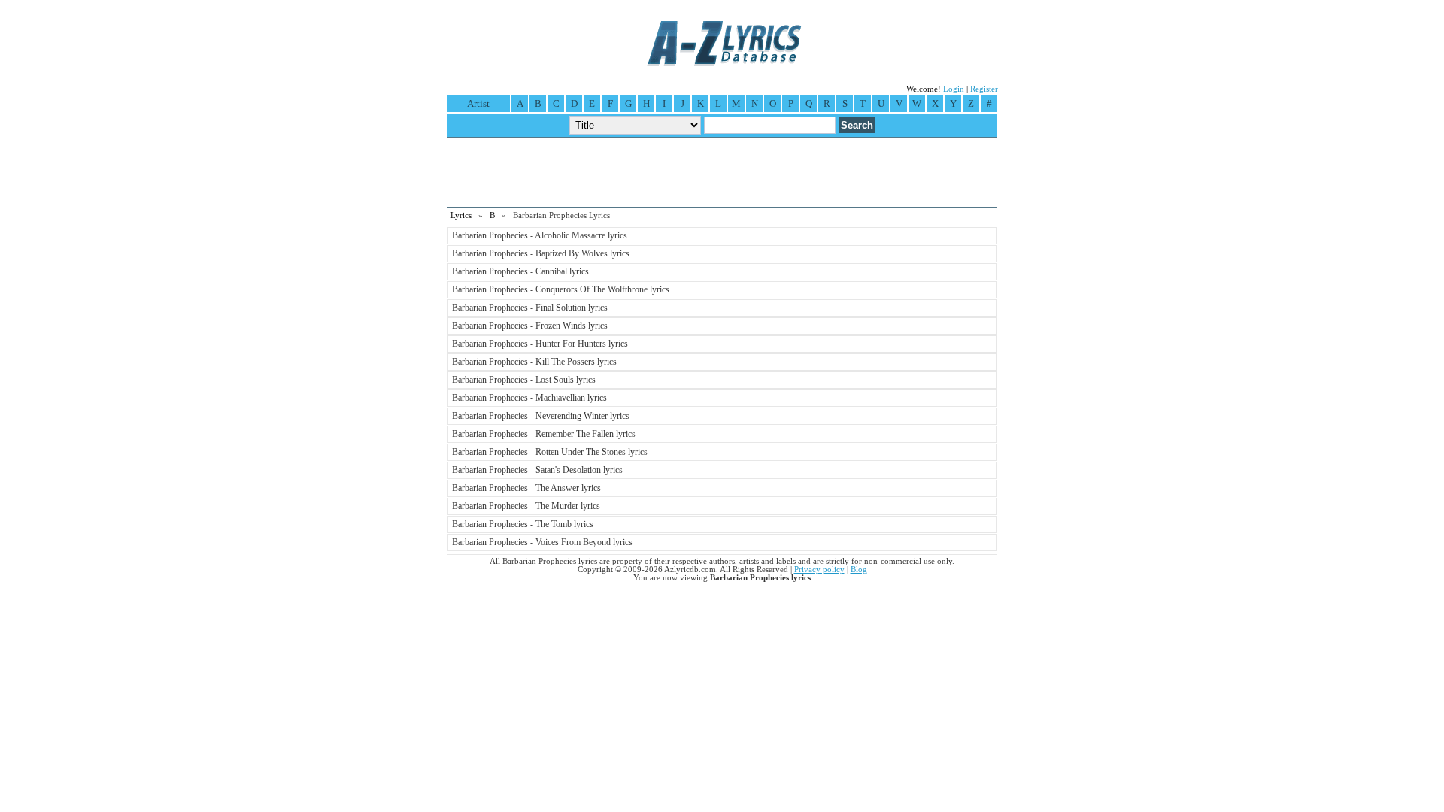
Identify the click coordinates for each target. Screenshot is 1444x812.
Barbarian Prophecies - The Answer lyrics (526, 488)
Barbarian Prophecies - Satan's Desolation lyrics (537, 470)
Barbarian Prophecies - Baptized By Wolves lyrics (540, 253)
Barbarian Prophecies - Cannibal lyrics (520, 271)
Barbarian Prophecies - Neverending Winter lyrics (540, 416)
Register (984, 89)
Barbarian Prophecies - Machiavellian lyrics (529, 397)
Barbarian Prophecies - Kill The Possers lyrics (534, 361)
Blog (859, 569)
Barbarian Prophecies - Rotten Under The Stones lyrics (550, 452)
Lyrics (461, 215)
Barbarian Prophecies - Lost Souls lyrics (524, 379)
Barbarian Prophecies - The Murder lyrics (526, 506)
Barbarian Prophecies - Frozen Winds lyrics (530, 325)
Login (953, 89)
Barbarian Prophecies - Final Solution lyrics (530, 307)
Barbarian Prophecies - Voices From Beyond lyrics (542, 542)
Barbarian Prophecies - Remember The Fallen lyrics (544, 434)
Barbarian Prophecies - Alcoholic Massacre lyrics (539, 235)
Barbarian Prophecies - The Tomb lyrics (522, 524)
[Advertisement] (722, 172)
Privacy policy (819, 569)
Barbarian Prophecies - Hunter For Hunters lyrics (540, 343)
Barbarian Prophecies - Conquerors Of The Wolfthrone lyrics (560, 289)
